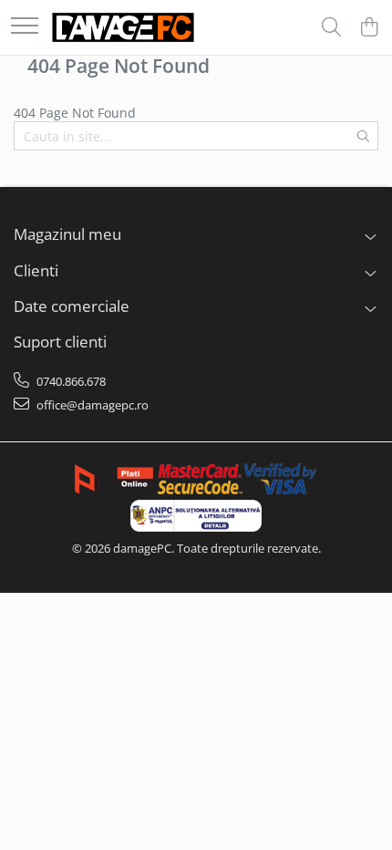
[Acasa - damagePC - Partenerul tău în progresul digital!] (123, 27)
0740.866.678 (70, 381)
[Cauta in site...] (331, 27)
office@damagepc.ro (91, 405)
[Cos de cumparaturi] (368, 27)
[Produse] (24, 26)
